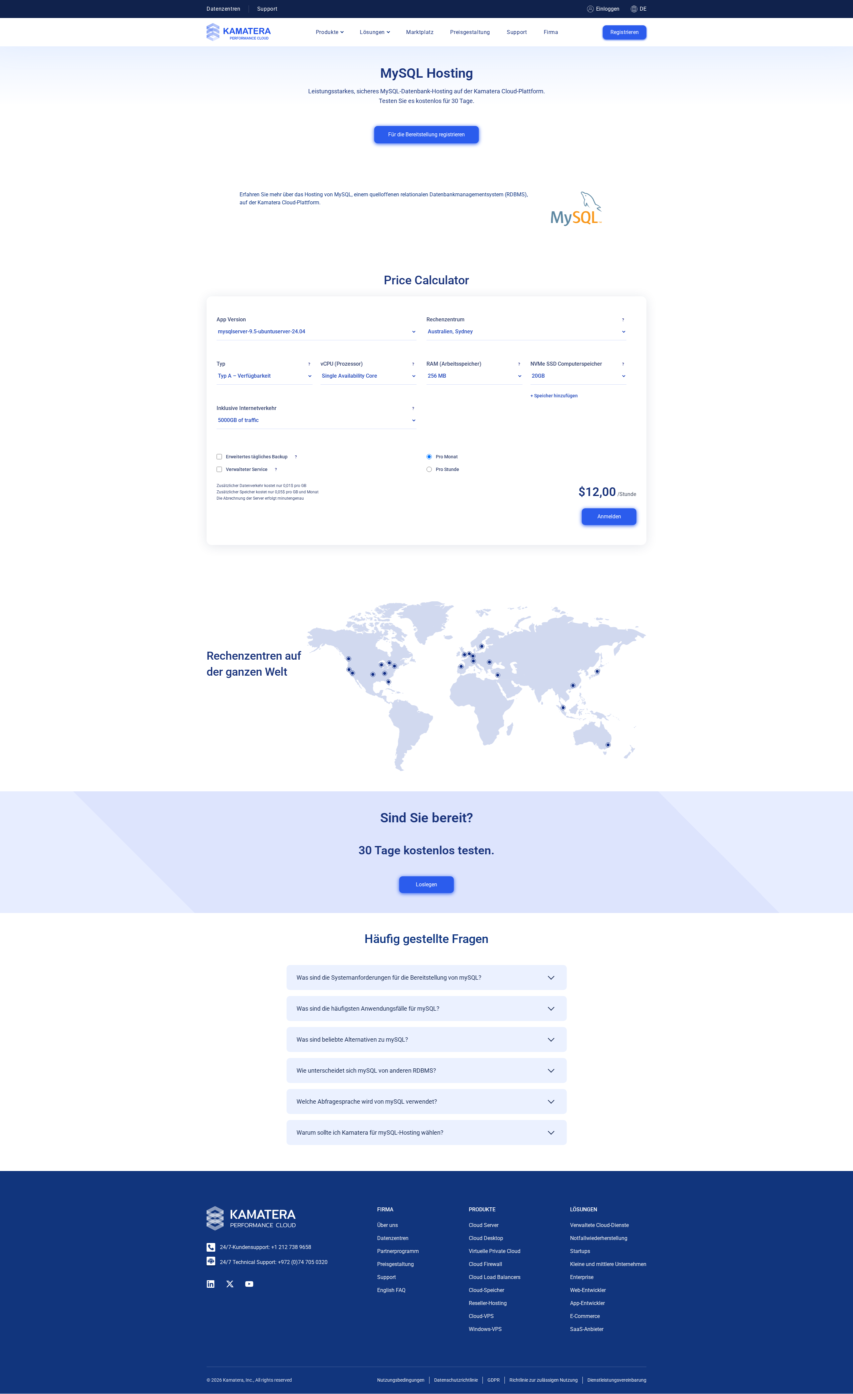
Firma (551, 32)
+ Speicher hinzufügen (554, 395)
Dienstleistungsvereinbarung (616, 1380)
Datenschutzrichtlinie (456, 1380)
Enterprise (581, 1277)
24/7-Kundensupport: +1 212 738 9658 (265, 1247)
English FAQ (391, 1290)
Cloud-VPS (481, 1316)
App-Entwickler (587, 1303)
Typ (263, 364)
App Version (231, 319)
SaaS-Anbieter (586, 1329)
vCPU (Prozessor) (367, 364)
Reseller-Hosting (488, 1303)
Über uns (387, 1225)
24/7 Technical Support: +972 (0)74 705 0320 (274, 1262)
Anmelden (609, 516)
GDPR (493, 1380)
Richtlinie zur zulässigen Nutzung (543, 1380)
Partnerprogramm (398, 1251)
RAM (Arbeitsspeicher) (473, 364)
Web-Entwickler (588, 1290)
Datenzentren (224, 9)
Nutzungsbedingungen (401, 1380)
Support (267, 9)
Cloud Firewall (485, 1264)
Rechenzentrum (525, 319)
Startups (580, 1251)
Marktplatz (419, 32)
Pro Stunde (447, 469)
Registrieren (624, 32)
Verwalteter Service (269, 469)
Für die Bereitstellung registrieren (426, 134)
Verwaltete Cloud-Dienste (599, 1225)
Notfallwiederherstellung (598, 1238)
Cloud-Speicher (486, 1290)
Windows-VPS (485, 1329)
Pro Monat (447, 456)
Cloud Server (483, 1225)
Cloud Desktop (486, 1238)
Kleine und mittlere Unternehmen (608, 1264)
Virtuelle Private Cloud (494, 1251)
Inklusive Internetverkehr (317, 408)
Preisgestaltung (470, 32)
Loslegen (426, 884)
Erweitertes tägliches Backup (289, 456)
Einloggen (607, 9)
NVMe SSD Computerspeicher (577, 364)
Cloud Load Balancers (494, 1277)
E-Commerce (585, 1316)
